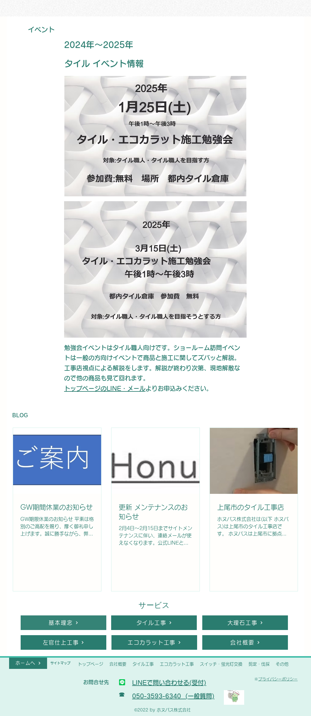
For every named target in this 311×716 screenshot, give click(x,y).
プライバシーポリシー (278, 679)
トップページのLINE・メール (104, 388)
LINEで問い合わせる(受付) (169, 683)
